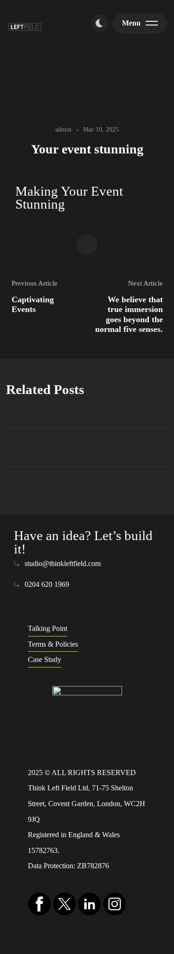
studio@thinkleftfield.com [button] (63, 563)
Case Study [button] (44, 659)
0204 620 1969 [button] (47, 584)
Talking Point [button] (47, 628)
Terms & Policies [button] (53, 644)
